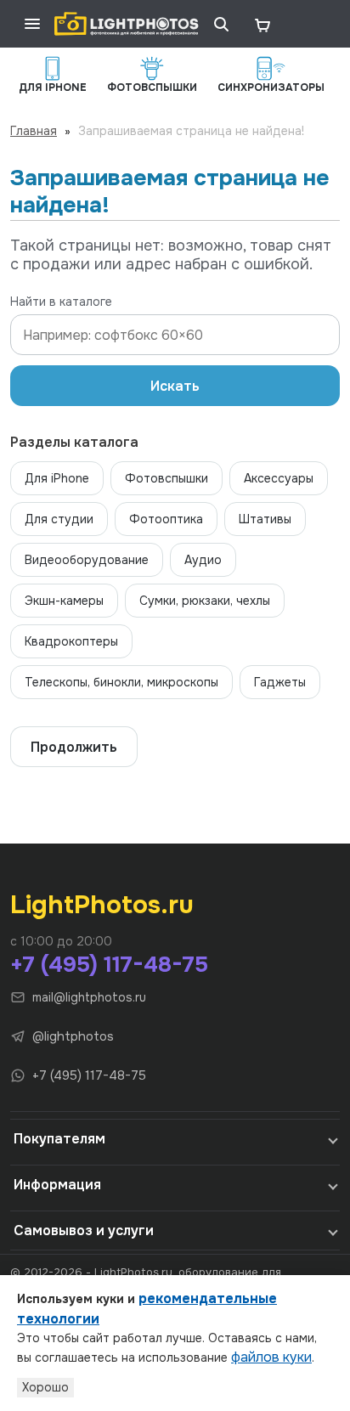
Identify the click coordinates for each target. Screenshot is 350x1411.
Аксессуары (278, 478)
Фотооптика (166, 519)
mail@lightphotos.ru (89, 997)
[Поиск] (221, 23)
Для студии (59, 519)
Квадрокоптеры (71, 641)
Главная (33, 130)
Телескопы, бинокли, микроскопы (121, 682)
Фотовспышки (166, 478)
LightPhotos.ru (102, 905)
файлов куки (271, 1357)
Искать (175, 386)
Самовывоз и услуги (84, 1230)
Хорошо (45, 1387)
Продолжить (74, 747)
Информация (57, 1185)
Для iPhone (57, 478)
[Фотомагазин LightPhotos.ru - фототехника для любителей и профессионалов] (126, 24)
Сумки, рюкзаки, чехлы (204, 600)
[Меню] (32, 23)
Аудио (203, 559)
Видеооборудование (87, 559)
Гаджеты (280, 682)
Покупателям (59, 1139)
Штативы (265, 519)
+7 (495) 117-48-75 (109, 965)
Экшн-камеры (64, 600)
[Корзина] (261, 23)
